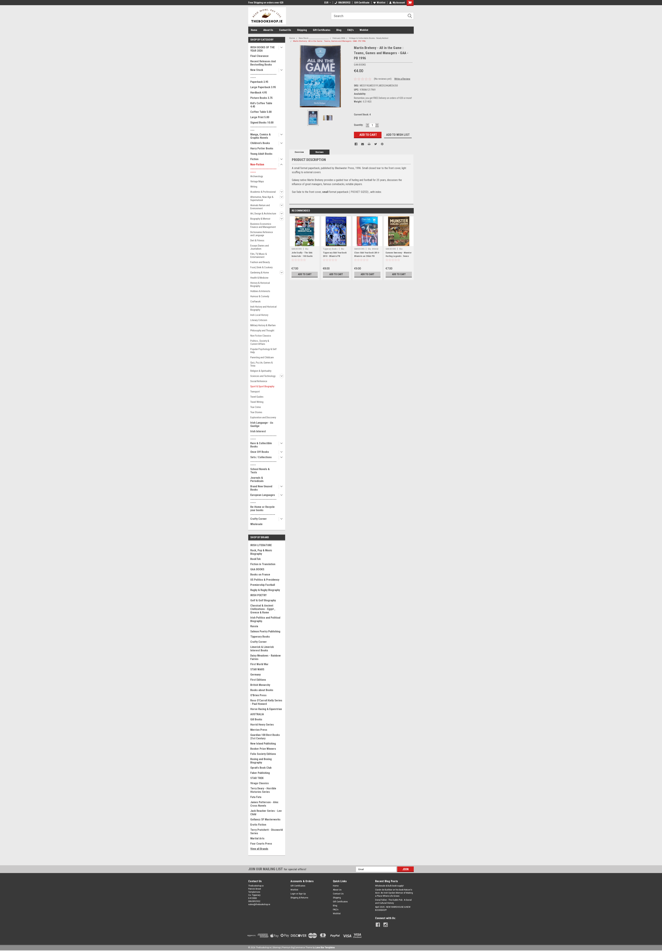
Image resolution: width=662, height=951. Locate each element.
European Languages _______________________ (263, 498)
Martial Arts (257, 838)
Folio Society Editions (263, 754)
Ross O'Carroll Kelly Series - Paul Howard (266, 702)
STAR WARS (257, 669)
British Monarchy (260, 685)
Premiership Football (262, 585)
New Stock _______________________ (263, 73)
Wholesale (256, 524)
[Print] (369, 144)
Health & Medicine (259, 277)
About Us (268, 30)
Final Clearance (259, 56)
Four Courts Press (261, 843)
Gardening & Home (259, 272)
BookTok (255, 559)
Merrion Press (258, 729)
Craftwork (255, 301)
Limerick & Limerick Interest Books (262, 648)
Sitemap (276, 947)
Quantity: (358, 125)
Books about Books (261, 690)
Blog (338, 30)
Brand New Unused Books (261, 488)
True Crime (255, 407)
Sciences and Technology (262, 376)
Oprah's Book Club (261, 767)
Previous (292, 76)
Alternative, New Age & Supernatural (261, 198)
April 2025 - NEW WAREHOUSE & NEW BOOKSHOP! (392, 908)
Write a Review (402, 78)
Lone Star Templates (325, 947)
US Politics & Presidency (264, 579)
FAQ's (350, 30)
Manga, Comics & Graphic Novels (260, 136)
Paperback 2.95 (259, 81)
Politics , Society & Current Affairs (259, 342)
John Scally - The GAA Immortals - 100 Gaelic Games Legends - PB (302, 256)
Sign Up (302, 894)
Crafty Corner (258, 518)
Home (254, 30)
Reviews (319, 152)
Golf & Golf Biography (263, 600)
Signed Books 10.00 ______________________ (263, 126)
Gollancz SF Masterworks (265, 819)
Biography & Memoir (260, 218)
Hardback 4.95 (258, 92)
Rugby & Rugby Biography (265, 590)
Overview (299, 152)
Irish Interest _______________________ (263, 435)
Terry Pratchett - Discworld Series (266, 831)
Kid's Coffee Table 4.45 (261, 105)
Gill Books (256, 719)
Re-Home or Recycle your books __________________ (262, 510)
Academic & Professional (263, 191)
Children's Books (260, 143)
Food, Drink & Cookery (261, 267)
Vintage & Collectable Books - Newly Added (368, 38)
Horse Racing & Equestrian (266, 709)
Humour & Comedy (259, 296)
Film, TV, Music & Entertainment (258, 255)
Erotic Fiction (258, 824)
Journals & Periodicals (257, 479)
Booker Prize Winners (263, 748)
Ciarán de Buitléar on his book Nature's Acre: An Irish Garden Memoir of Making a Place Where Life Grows (394, 893)
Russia (254, 626)
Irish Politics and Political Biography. (265, 619)
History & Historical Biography (260, 284)
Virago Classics (259, 783)
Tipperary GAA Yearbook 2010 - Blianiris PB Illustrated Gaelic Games (335, 256)
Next (347, 76)
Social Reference (258, 381)
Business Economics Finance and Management (263, 225)
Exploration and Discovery (263, 417)
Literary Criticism (258, 320)
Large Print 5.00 (259, 117)
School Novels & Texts (260, 470)
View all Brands (259, 848)
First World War (259, 664)
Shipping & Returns (299, 897)
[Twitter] (375, 144)
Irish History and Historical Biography (263, 308)
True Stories (256, 412)
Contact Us (285, 30)
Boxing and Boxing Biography (261, 760)
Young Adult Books (261, 153)
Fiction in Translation (262, 564)
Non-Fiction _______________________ (263, 168)
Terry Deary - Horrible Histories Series (263, 790)
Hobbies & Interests (260, 291)
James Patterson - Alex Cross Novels (264, 804)
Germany (255, 674)
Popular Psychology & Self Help (263, 351)
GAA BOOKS (257, 569)
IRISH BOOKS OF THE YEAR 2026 (262, 49)
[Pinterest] (382, 144)
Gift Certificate (361, 2)
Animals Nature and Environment (260, 207)
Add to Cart (305, 274)
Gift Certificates (321, 30)
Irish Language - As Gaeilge (261, 424)
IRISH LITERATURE (261, 545)
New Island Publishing (263, 743)
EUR (326, 2)
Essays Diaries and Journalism (259, 247)
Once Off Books (259, 452)
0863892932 (344, 2)
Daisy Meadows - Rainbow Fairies (265, 657)
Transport (255, 391)
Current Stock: (362, 114)
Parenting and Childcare (262, 357)
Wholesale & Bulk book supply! (389, 886)
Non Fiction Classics (260, 335)
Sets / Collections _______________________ (263, 460)
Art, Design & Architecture (263, 213)
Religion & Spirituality (260, 370)
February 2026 (339, 38)
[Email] (362, 144)
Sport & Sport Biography (262, 386)
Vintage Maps (257, 181)
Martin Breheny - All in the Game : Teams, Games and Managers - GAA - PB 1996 (329, 41)
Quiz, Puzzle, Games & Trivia (261, 364)
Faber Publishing (260, 773)
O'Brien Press (258, 695)
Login (293, 894)
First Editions (258, 679)
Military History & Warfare (263, 325)
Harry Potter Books (261, 148)
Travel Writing (256, 401)
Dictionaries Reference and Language (261, 234)
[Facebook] (356, 144)
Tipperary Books (260, 636)
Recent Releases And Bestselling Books (263, 63)
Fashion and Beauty (260, 262)
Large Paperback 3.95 (263, 87)
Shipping (302, 30)
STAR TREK (257, 778)
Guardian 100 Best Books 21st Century (265, 736)
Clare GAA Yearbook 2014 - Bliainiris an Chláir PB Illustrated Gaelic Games (367, 256)
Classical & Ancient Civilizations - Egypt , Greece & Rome (262, 609)
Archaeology (256, 176)
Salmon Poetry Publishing (265, 631)
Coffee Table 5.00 (261, 112)
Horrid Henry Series (262, 724)
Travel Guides (256, 396)
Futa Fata (255, 797)
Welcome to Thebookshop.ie (263, 2)
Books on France (260, 574)
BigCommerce (298, 947)
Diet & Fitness (257, 240)
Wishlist (381, 2)
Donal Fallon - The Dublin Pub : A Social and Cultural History (393, 901)
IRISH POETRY (258, 595)
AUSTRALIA (257, 714)
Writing (253, 186)
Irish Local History (259, 315)
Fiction (254, 159)
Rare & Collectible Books (261, 445)
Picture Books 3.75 (261, 98)
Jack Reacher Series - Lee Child (266, 812)
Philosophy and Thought (262, 330)
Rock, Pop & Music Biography (261, 552)
